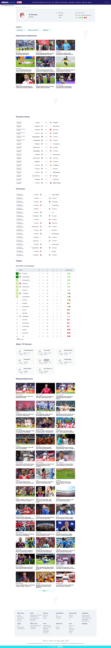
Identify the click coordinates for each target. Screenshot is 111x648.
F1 (56, 625)
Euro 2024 (19, 615)
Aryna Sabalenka (46, 631)
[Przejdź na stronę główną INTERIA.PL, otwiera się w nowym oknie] (4, 2)
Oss (23, 336)
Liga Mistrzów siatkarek (86, 616)
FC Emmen (24, 273)
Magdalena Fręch (46, 630)
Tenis (44, 623)
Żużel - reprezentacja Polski (34, 618)
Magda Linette (45, 628)
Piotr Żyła (44, 618)
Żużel (31, 613)
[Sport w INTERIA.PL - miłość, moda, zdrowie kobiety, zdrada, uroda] (12, 2)
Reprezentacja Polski (20, 627)
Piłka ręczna (33, 623)
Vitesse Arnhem (25, 286)
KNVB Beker (46, 30)
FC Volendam (25, 293)
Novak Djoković (45, 632)
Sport (20, 7)
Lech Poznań (19, 619)
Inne (70, 623)
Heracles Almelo (26, 276)
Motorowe (59, 623)
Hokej (19, 623)
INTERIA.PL (68, 643)
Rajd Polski (58, 628)
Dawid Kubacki (45, 615)
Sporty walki (72, 613)
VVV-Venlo (24, 300)
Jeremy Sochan (58, 616)
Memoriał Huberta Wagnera (86, 618)
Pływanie (70, 632)
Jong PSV (24, 309)
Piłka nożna (24, 7)
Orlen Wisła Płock (33, 627)
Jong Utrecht (25, 333)
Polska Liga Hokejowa (21, 628)
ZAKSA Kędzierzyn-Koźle (86, 621)
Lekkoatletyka (71, 630)
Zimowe (45, 613)
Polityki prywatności (50, 643)
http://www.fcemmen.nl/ (86, 15)
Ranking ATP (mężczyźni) (47, 627)
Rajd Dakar (58, 627)
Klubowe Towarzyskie (33, 30)
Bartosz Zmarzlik (33, 619)
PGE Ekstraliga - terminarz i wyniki (35, 615)
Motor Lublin (32, 621)
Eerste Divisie (20, 30)
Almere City (25, 283)
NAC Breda (24, 313)
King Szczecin (58, 618)
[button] (48, 2)
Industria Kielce (32, 628)
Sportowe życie (71, 628)
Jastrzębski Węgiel (85, 619)
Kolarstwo (70, 631)
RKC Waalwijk (25, 316)
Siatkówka (85, 613)
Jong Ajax (24, 329)
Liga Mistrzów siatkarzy (86, 615)
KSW (70, 618)
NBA (57, 615)
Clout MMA (71, 616)
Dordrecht (24, 290)
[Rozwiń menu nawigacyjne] (109, 2)
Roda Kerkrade (25, 306)
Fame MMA (71, 615)
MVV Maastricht (25, 280)
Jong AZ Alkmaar (26, 296)
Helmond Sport (25, 323)
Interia (17, 7)
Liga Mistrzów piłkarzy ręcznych (35, 625)
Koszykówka (59, 613)
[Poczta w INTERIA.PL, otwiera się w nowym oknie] (106, 2)
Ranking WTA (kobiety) (47, 625)
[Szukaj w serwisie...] (104, 2)
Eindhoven (24, 303)
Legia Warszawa (20, 616)
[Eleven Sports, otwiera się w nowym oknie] (19, 2)
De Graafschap (25, 326)
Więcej (44, 590)
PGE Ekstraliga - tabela (34, 616)
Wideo (70, 627)
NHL (18, 625)
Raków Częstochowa (20, 618)
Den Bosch (24, 319)
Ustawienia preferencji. (58, 643)
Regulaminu (43, 643)
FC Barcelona (19, 621)
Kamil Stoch (45, 616)
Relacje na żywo (71, 625)
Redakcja (84, 623)
